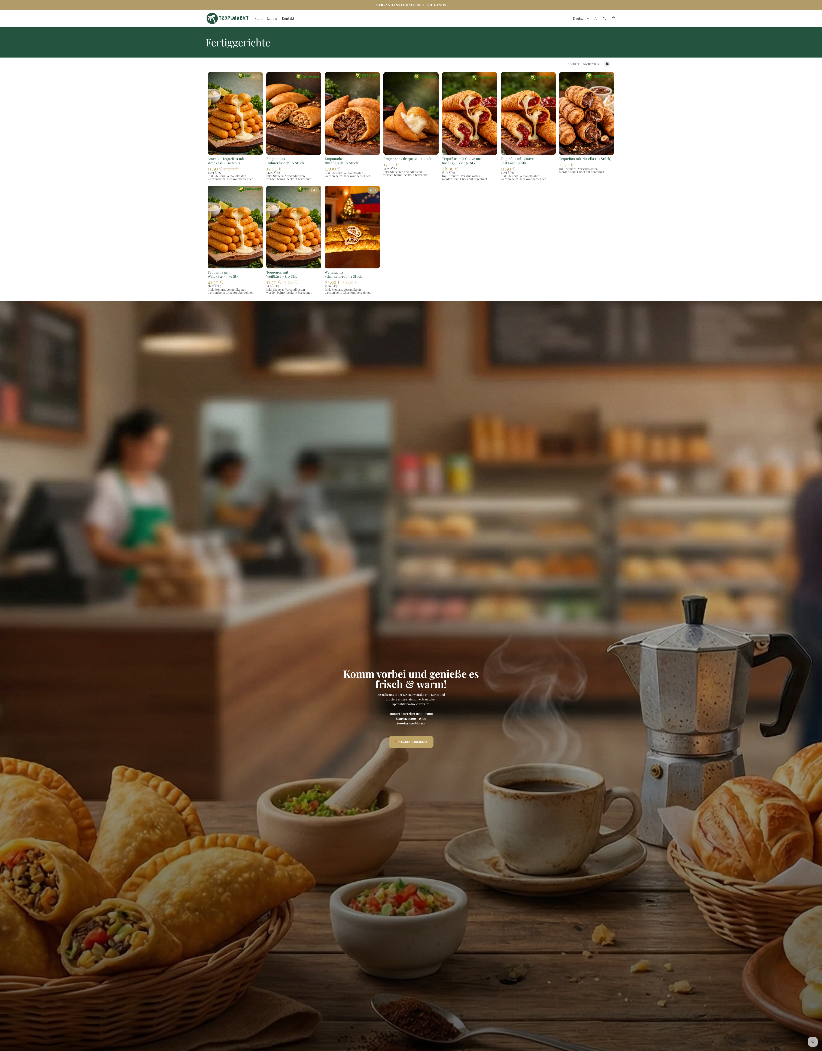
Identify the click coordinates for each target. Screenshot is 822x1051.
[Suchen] (595, 18)
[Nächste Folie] (373, 227)
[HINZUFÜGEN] (256, 148)
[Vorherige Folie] (331, 227)
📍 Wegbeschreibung (411, 742)
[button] (591, 64)
